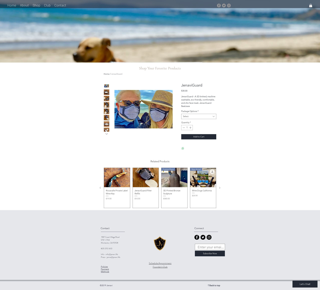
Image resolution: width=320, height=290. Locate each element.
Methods (105, 271)
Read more (185, 106)
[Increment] (190, 127)
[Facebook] (219, 5)
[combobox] (198, 116)
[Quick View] (117, 177)
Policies (104, 266)
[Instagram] (229, 5)
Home (106, 74)
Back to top (214, 285)
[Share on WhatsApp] (182, 148)
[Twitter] (224, 5)
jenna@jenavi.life (113, 257)
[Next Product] (219, 187)
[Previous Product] (100, 187)
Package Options (190, 111)
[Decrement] (183, 127)
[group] (160, 188)
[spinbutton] (187, 127)
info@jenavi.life (112, 254)
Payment (105, 269)
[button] (310, 5)
